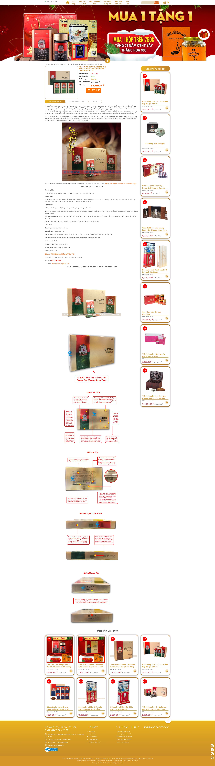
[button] (2, 32)
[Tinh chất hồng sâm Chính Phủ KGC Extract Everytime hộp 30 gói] (91, 650)
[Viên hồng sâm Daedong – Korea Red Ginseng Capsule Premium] (155, 171)
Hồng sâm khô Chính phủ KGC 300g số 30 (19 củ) (154, 271)
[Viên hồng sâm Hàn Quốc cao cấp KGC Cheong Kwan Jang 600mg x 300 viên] (155, 692)
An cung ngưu (93, 736)
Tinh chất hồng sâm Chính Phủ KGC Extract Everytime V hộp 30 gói (122, 666)
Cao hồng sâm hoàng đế (155, 144)
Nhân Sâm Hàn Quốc (107, 3)
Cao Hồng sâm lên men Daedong (151, 313)
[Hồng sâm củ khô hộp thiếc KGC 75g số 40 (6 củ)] (123, 692)
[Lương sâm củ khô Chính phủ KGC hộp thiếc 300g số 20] (91, 692)
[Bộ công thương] (51, 751)
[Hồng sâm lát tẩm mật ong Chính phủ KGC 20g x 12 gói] (60, 692)
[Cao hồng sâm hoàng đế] (155, 129)
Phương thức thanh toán (124, 734)
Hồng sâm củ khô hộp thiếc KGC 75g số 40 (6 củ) (121, 708)
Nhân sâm (92, 731)
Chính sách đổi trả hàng (124, 739)
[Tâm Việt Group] (54, 1)
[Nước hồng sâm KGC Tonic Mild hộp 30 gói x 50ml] (155, 86)
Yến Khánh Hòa (93, 739)
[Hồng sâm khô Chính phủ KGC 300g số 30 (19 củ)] (155, 255)
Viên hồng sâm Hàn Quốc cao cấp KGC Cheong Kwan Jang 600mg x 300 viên (154, 708)
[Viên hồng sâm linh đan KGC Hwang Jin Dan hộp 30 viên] (155, 381)
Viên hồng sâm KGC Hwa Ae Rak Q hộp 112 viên (153, 355)
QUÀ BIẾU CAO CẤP (82, 3)
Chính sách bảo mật (123, 742)
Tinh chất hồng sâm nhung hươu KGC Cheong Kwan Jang (154, 229)
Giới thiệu (74, 3)
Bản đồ (95, 101)
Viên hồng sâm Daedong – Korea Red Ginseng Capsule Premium (153, 187)
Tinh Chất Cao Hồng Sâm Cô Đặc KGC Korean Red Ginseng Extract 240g (59, 666)
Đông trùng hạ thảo (94, 742)
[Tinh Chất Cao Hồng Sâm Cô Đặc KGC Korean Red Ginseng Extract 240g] (60, 650)
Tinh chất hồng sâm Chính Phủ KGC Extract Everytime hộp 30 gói (90, 666)
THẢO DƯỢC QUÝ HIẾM (118, 3)
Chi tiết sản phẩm (55, 101)
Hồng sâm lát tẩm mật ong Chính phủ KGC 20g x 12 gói (58, 708)
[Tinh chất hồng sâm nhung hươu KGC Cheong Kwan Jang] (155, 213)
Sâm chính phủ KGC (94, 3)
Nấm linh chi (92, 734)
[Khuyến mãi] (164, 2)
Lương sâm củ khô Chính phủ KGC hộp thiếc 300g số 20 (90, 708)
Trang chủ (48, 64)
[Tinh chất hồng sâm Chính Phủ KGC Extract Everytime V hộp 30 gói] (123, 650)
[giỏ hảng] (168, 2)
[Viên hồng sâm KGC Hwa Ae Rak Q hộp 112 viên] (155, 339)
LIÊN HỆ (127, 3)
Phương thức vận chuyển (124, 736)
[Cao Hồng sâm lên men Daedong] (155, 297)
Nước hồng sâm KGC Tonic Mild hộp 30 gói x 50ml (155, 103)
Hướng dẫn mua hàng (77, 101)
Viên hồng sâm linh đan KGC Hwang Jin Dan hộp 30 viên (154, 397)
